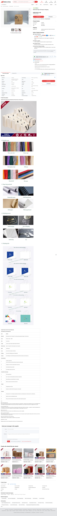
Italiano (24, 510)
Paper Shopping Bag (16, 6)
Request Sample (47, 18)
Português (13, 510)
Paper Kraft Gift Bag (21, 504)
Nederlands (30, 510)
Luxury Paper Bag (41, 498)
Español (10, 510)
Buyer (36, 4)
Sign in (55, 2)
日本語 (38, 510)
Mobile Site (47, 509)
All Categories (4, 4)
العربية (33, 510)
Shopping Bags (11, 6)
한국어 (36, 510)
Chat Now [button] (51, 16)
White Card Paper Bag (28, 498)
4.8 (45, 74)
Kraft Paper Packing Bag (49, 502)
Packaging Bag (17, 487)
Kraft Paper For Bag (41, 502)
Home (1, 6)
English (8, 510)
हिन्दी (40, 510)
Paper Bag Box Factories (32, 502)
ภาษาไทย (43, 510)
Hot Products (6, 509)
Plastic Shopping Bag (20, 498)
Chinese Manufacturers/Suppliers (18, 509)
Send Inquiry (39, 16)
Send (8, 441)
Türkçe (46, 510)
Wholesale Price (30, 509)
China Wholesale (25, 509)
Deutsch (27, 510)
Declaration (37, 512)
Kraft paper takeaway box (32, 487)
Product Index (44, 509)
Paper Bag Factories (25, 502)
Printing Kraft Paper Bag (5, 504)
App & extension (45, 4)
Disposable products (4, 487)
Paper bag (43, 487)
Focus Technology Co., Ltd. (22, 512)
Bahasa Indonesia (53, 510)
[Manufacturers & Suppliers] (6, 2)
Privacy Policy (41, 512)
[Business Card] (54, 77)
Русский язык (20, 510)
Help (40, 4)
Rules (55, 4)
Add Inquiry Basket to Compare (16, 32)
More (1, 506)
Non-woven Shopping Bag (11, 498)
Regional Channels (39, 509)
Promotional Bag (4, 498)
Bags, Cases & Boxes (5, 6)
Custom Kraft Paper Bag (13, 504)
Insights (51, 509)
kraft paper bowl (44, 485)
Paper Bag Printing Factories (16, 502)
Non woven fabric (17, 485)
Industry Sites (34, 509)
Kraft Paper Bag (35, 498)
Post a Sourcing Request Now (26, 441)
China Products (11, 509)
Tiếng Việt (49, 510)
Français (17, 510)
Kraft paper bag (30, 485)
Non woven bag (3, 485)
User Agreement (33, 512)
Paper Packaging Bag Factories (6, 502)
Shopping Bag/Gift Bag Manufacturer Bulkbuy (32, 504)
